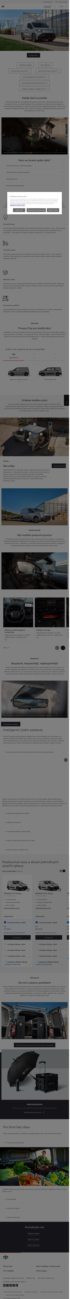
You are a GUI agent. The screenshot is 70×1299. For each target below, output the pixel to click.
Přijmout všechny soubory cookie (36, 210)
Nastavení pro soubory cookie (17, 205)
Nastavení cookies (53, 210)
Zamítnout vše (19, 210)
